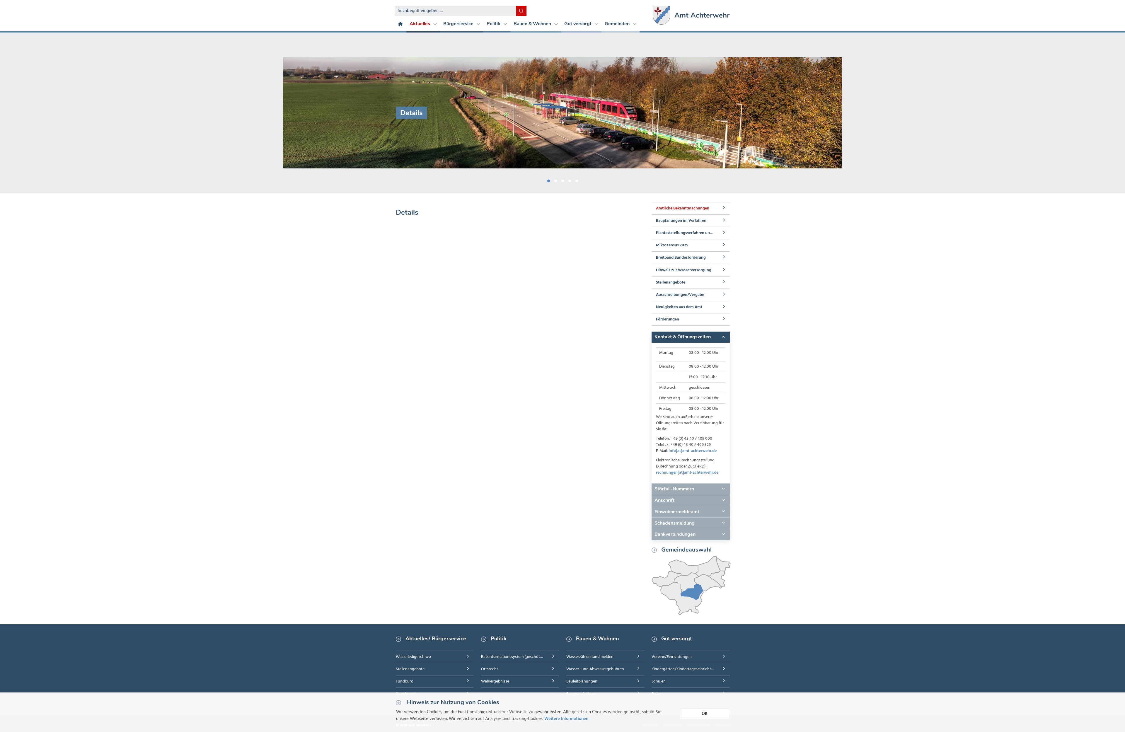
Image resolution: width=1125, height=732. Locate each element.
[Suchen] (521, 11)
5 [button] (577, 180)
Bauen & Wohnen (533, 24)
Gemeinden (618, 24)
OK (705, 713)
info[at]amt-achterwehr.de (693, 451)
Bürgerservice (459, 24)
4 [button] (569, 180)
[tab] (690, 337)
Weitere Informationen (566, 718)
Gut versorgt (578, 24)
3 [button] (562, 180)
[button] (690, 337)
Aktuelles (420, 24)
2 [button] (555, 180)
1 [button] (548, 180)
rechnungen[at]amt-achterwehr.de (687, 472)
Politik (494, 24)
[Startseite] (400, 23)
